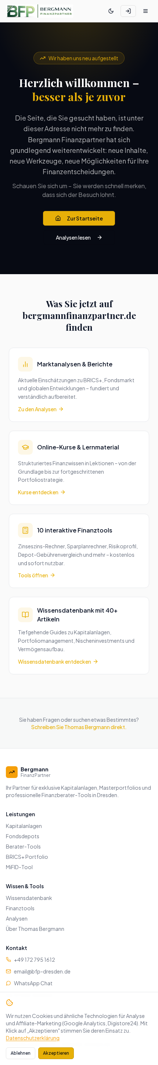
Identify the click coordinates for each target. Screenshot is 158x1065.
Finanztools (20, 908)
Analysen (17, 918)
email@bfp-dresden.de (42, 971)
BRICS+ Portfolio (27, 856)
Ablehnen (20, 1053)
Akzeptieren (56, 1053)
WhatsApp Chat (33, 983)
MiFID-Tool (19, 867)
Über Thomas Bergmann (35, 928)
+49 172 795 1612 (34, 959)
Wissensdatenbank (29, 897)
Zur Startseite (85, 218)
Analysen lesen (73, 237)
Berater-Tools (23, 846)
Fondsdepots (22, 836)
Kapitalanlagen (24, 825)
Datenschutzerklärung (33, 1037)
